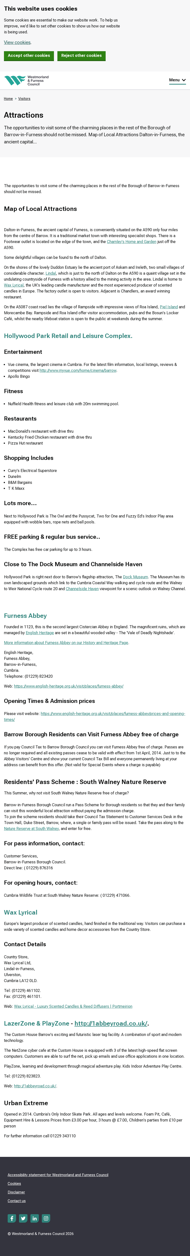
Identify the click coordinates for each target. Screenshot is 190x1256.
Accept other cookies (29, 55)
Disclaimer (16, 1192)
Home (8, 99)
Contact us (17, 1201)
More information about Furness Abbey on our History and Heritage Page (66, 642)
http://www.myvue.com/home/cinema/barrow (78, 370)
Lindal (51, 273)
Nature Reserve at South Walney (31, 828)
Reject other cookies (81, 55)
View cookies (17, 42)
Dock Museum (135, 577)
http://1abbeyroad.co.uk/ (110, 1023)
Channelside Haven (82, 588)
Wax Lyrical (14, 285)
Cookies (14, 1183)
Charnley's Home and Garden (131, 241)
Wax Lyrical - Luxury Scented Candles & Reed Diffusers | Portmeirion (73, 1006)
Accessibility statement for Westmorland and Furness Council (58, 1175)
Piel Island (169, 307)
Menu (174, 80)
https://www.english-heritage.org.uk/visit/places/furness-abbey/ (68, 686)
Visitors (24, 99)
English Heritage (40, 632)
